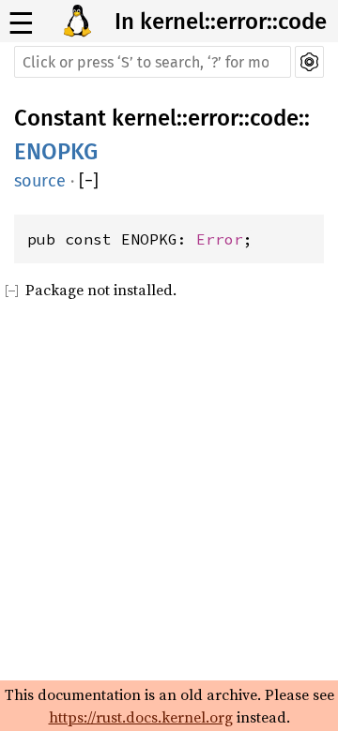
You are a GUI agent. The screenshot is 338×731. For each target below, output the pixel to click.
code (274, 118)
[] (89, 181)
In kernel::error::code (221, 21)
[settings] (309, 62)
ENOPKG (56, 152)
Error (219, 239)
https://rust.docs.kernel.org (141, 717)
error (213, 118)
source (40, 181)
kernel (144, 118)
